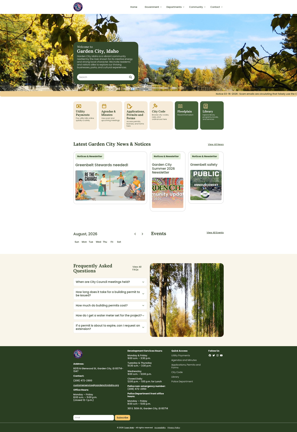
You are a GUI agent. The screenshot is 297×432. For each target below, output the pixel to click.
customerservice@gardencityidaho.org (96, 385)
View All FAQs (136, 268)
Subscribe (122, 417)
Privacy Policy (174, 428)
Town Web (129, 427)
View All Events (215, 232)
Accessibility (160, 428)
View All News (216, 144)
